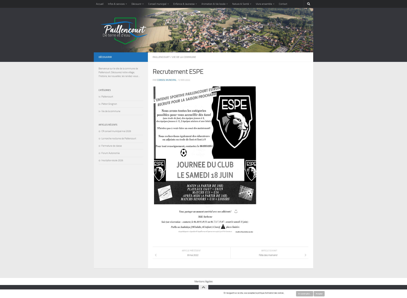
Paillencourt (161, 57)
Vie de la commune (184, 57)
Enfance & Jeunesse (184, 3)
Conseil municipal (157, 3)
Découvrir (136, 3)
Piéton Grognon (109, 104)
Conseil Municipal (166, 80)
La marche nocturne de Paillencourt (118, 138)
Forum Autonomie (110, 153)
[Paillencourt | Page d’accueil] (124, 31)
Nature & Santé (240, 3)
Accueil (99, 3)
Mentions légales (203, 281)
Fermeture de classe (111, 145)
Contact (283, 3)
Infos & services (116, 3)
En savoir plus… (304, 294)
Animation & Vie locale (213, 3)
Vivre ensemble (264, 3)
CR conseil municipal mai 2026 (116, 131)
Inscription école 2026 (112, 160)
